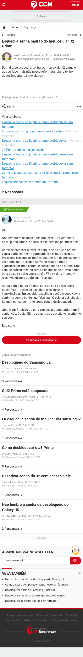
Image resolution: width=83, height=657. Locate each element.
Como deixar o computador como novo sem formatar (37, 584)
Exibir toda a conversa (39, 340)
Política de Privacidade (50, 615)
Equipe (11, 615)
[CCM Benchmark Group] (41, 631)
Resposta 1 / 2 (11, 201)
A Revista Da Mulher (35, 620)
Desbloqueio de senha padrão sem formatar (31, 600)
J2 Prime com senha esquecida (23, 150)
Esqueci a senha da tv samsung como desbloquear (35, 595)
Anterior (10, 34)
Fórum (15, 27)
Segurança (30, 27)
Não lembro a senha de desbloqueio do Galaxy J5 (34, 579)
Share (10, 106)
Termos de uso (26, 615)
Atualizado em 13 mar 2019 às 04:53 (33, 221)
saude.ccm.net (41, 641)
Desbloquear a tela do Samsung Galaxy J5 (30, 589)
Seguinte (72, 34)
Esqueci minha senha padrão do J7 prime (30, 182)
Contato (70, 615)
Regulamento (13, 620)
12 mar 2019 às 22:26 (63, 58)
